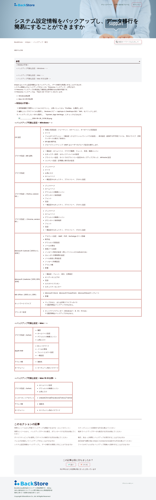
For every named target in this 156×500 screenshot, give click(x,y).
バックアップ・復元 (40, 42)
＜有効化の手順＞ (22, 65)
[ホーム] (24, 5)
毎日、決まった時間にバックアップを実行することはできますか (101, 437)
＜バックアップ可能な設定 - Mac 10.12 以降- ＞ (33, 78)
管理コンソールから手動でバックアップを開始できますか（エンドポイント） (42, 428)
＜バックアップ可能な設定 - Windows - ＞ (32, 68)
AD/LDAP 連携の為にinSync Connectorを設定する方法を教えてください (105, 441)
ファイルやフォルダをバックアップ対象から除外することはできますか (104, 444)
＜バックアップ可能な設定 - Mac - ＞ (30, 75)
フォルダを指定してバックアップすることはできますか (34, 441)
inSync (28, 42)
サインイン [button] (137, 5)
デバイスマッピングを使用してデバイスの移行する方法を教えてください (41, 437)
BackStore (18, 42)
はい (72, 464)
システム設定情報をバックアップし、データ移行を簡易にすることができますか (43, 444)
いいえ (85, 464)
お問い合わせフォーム (121, 5)
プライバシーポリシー (127, 483)
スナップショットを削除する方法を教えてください (96, 428)
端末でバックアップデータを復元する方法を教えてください (100, 431)
